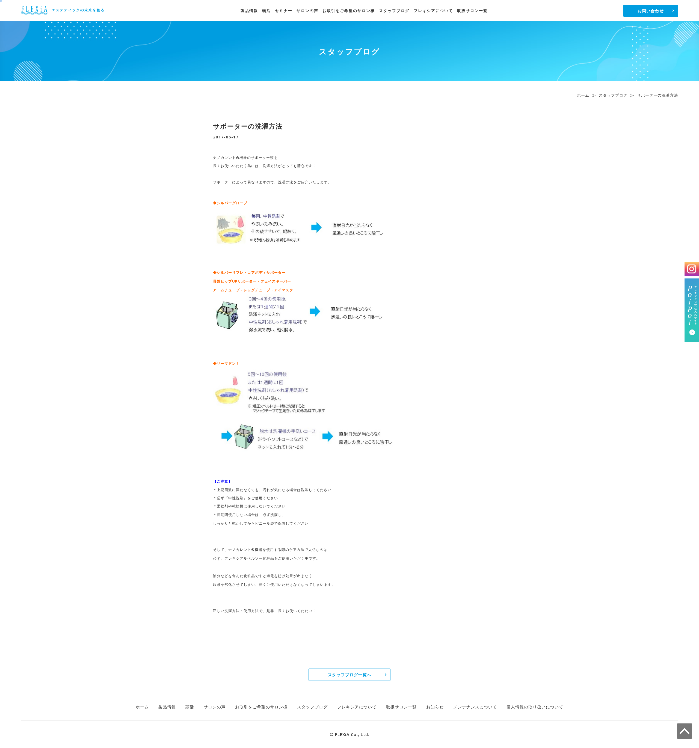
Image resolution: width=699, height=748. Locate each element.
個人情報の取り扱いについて (535, 707)
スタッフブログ (394, 10)
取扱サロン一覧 (472, 10)
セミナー (283, 10)
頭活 (266, 10)
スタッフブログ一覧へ (349, 674)
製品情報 (249, 10)
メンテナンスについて (475, 707)
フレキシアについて (433, 10)
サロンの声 (307, 10)
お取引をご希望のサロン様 (348, 10)
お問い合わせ (651, 10)
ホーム (583, 95)
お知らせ (435, 707)
